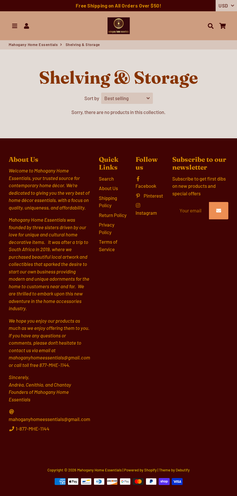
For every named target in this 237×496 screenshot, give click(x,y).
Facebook (146, 186)
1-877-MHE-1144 (32, 428)
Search (106, 178)
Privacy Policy (106, 228)
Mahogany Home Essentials (33, 44)
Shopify (150, 470)
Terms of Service (108, 245)
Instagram (146, 213)
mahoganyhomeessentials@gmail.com (49, 419)
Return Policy (113, 215)
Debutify (183, 470)
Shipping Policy (108, 201)
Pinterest (153, 196)
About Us (108, 188)
